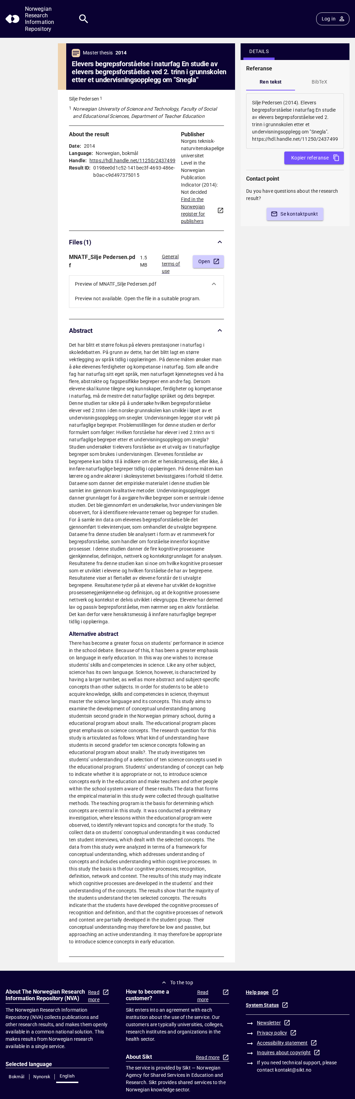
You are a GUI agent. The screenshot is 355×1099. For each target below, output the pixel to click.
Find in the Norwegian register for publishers (193, 210)
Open (204, 261)
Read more (93, 995)
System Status (262, 1005)
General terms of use (171, 262)
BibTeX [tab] (319, 82)
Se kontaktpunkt (299, 214)
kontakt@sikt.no (293, 1070)
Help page (257, 992)
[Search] (84, 19)
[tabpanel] (295, 121)
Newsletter (268, 1023)
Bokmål (16, 1076)
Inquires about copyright (284, 1052)
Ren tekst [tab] (271, 82)
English (67, 1076)
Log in (329, 18)
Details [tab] (259, 51)
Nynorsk (42, 1076)
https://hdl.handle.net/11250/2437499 (132, 160)
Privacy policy (272, 1033)
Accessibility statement (282, 1043)
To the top (181, 982)
